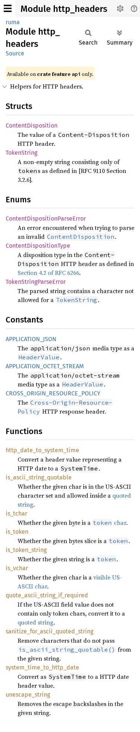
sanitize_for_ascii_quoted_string (49, 631)
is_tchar (16, 513)
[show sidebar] (7, 8)
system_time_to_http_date (42, 667)
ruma (13, 22)
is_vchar (17, 568)
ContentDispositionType (38, 245)
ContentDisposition (31, 125)
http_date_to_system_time (42, 450)
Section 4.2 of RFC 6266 (48, 273)
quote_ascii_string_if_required (47, 595)
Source (15, 53)
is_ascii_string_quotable (39, 477)
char (109, 522)
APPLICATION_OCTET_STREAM (45, 366)
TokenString (21, 152)
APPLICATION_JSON (31, 339)
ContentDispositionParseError (46, 218)
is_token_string (26, 549)
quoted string (35, 622)
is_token (17, 531)
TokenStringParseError (36, 281)
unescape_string (28, 694)
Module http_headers (64, 9)
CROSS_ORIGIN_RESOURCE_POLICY (53, 393)
